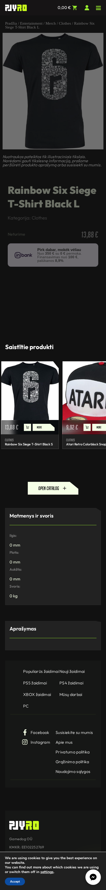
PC (26, 706)
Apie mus (64, 742)
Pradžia (11, 23)
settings (47, 872)
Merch (51, 23)
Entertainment (31, 23)
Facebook (40, 732)
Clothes (65, 23)
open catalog (48, 488)
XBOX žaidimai (37, 694)
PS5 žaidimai (35, 682)
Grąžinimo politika (72, 761)
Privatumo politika (73, 751)
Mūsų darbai (70, 694)
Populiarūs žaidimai (41, 671)
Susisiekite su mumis (74, 732)
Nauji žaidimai (72, 671)
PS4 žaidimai (71, 682)
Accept (15, 881)
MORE (39, 427)
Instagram (40, 742)
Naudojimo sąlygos (73, 771)
